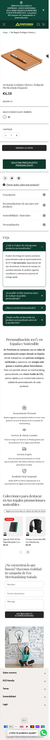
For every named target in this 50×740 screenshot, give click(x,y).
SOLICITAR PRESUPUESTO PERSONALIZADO (24, 164)
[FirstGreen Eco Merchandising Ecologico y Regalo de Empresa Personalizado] (24, 24)
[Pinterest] (18, 178)
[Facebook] (5, 178)
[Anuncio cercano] (43, 10)
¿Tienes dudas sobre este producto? (22, 184)
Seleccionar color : (17, 112)
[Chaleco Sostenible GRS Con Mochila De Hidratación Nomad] (36, 526)
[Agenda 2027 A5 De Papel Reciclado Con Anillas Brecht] (13, 526)
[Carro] (43, 24)
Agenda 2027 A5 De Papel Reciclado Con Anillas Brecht (11, 540)
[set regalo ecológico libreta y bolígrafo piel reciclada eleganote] (22, 58)
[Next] (28, 552)
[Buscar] (38, 24)
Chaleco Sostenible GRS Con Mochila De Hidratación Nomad (35, 540)
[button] (4, 24)
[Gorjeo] (12, 178)
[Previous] (21, 552)
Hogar (5, 32)
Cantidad (7, 129)
